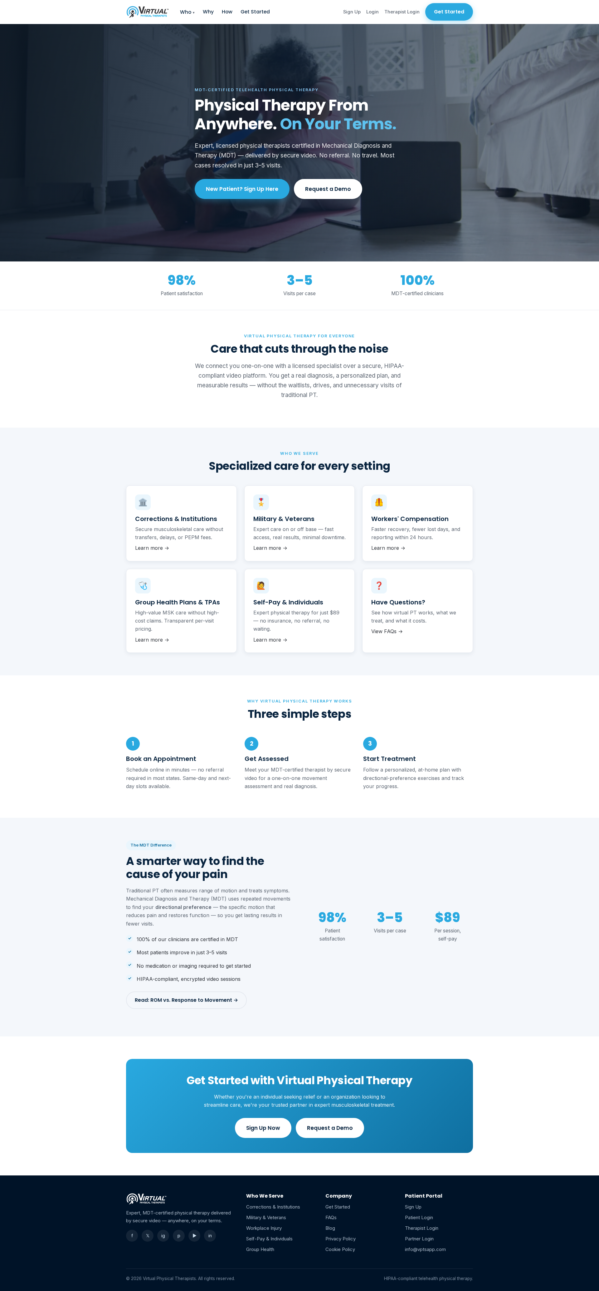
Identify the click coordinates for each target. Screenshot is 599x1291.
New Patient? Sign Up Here (242, 189)
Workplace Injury (264, 1228)
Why (208, 11)
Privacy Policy (340, 1239)
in (210, 1235)
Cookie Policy (340, 1249)
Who (185, 12)
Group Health (260, 1249)
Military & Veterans (266, 1217)
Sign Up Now (263, 1128)
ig (163, 1235)
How (227, 11)
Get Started (255, 11)
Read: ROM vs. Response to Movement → (186, 1000)
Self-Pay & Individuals (269, 1239)
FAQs (331, 1217)
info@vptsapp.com (425, 1249)
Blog (330, 1228)
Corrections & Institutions (273, 1207)
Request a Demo (328, 189)
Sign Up (352, 12)
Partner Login (419, 1239)
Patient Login (419, 1217)
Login (372, 12)
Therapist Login (402, 12)
